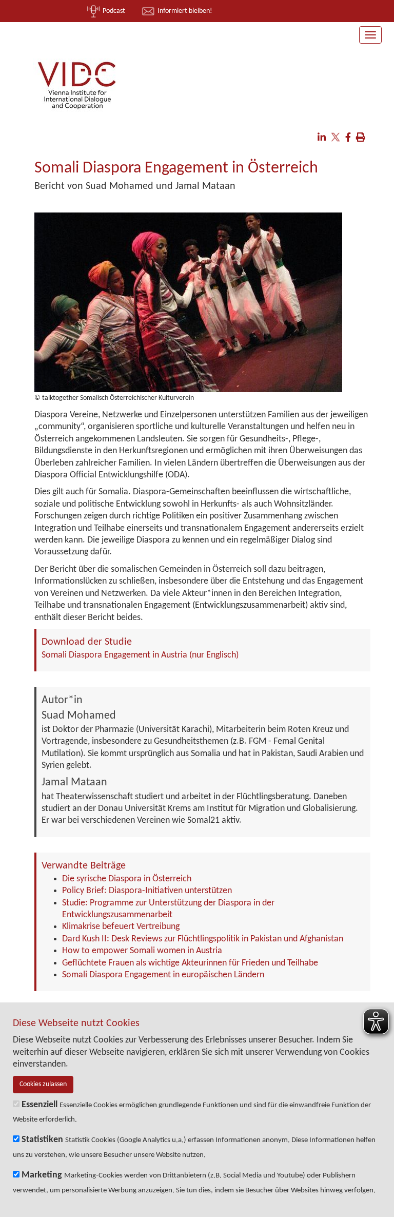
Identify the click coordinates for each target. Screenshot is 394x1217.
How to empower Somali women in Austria (142, 951)
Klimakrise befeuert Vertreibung (121, 927)
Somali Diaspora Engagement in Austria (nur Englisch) (140, 655)
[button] (322, 138)
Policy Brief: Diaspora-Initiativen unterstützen (147, 891)
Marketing (42, 1175)
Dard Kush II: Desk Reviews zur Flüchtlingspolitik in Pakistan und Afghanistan (202, 939)
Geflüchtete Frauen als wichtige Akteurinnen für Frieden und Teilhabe (190, 963)
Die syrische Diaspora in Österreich (126, 879)
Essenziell (39, 1105)
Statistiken (42, 1140)
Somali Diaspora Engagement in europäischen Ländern (163, 975)
